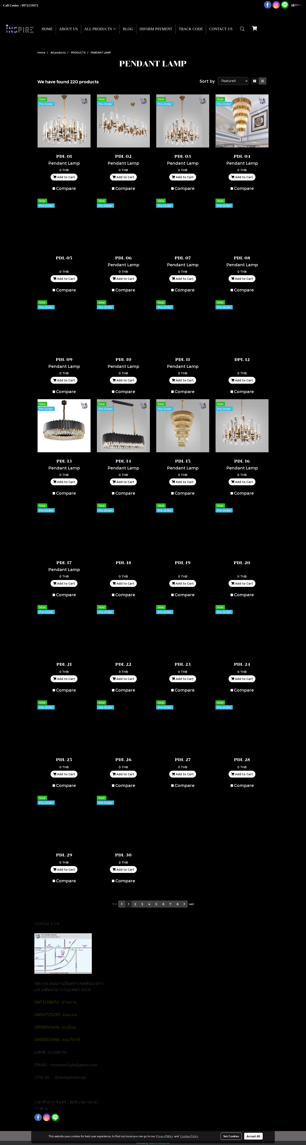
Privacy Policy (164, 1136)
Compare (66, 188)
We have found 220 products (68, 81)
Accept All (253, 1136)
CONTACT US (221, 29)
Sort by (209, 80)
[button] (242, 29)
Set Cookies (231, 1136)
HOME (47, 29)
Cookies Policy (189, 1136)
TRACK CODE (191, 29)
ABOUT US (68, 29)
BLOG (128, 29)
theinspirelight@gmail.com (74, 1064)
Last (191, 903)
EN (297, 5)
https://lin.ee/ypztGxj (52, 1089)
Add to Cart (65, 177)
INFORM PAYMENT (155, 29)
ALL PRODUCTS (98, 29)
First (114, 903)
